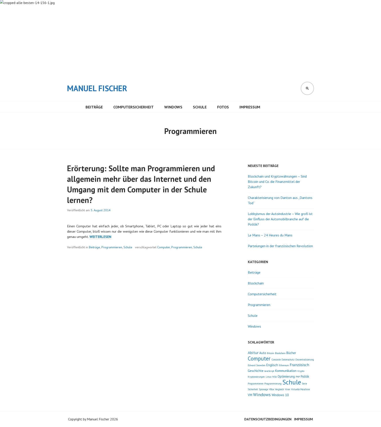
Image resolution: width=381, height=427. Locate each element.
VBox (271, 389)
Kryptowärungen (256, 376)
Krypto (300, 371)
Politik (305, 376)
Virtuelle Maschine (300, 389)
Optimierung (286, 376)
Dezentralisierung (304, 359)
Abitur (253, 352)
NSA (274, 376)
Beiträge (94, 107)
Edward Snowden (256, 365)
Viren (287, 389)
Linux (268, 376)
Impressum (249, 107)
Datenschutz (288, 359)
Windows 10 (280, 395)
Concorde (276, 359)
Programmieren (111, 247)
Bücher (291, 353)
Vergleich (279, 389)
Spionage (263, 389)
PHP (298, 376)
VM (250, 395)
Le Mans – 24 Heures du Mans (270, 235)
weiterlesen (100, 236)
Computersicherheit (133, 107)
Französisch (299, 364)
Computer (163, 247)
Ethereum (284, 365)
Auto (262, 353)
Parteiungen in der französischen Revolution (280, 246)
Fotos (223, 107)
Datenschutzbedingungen (267, 419)
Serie (304, 383)
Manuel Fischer (97, 88)
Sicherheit (253, 389)
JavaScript (269, 371)
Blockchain (256, 283)
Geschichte (255, 371)
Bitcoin (270, 353)
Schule (200, 107)
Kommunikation (286, 371)
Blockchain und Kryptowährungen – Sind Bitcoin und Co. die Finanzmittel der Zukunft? (277, 181)
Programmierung (273, 383)
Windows (173, 107)
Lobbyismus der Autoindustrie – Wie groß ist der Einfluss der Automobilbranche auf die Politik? (280, 219)
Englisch (272, 365)
